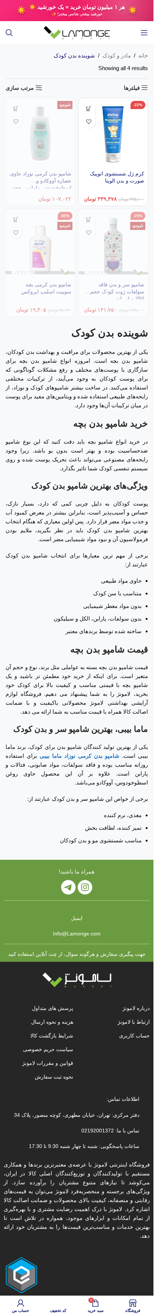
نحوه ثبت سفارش (54, 1077)
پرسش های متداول (52, 1008)
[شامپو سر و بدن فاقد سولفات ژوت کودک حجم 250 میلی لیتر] (113, 244)
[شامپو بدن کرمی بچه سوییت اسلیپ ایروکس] (40, 244)
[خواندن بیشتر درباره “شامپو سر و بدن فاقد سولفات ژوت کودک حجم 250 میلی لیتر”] (88, 219)
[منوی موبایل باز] (144, 32)
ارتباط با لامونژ (134, 1022)
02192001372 (97, 1131)
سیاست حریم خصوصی (48, 1049)
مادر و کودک (116, 55)
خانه (143, 55)
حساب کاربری (134, 1036)
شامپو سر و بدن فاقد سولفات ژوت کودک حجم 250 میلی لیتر (117, 292)
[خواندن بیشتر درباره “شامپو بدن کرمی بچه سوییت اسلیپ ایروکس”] (15, 219)
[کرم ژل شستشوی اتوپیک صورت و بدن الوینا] (113, 133)
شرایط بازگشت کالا (51, 1036)
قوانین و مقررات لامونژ (47, 1063)
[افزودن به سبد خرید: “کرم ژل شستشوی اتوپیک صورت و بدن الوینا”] (88, 108)
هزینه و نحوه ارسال (52, 1022)
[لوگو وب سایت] (77, 32)
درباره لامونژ (136, 1008)
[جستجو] (9, 32)
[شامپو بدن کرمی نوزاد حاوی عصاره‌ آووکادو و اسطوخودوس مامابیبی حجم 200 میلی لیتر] (40, 133)
